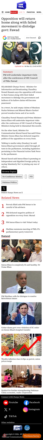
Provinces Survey (31, 436)
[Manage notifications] (4, 435)
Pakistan (31, 12)
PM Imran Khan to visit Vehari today (22, 222)
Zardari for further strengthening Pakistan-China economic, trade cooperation (20, 391)
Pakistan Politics (9, 182)
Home (7, 12)
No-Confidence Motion (12, 176)
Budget (14, 12)
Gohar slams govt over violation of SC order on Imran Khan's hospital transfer (20, 328)
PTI (31, 176)
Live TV (22, 12)
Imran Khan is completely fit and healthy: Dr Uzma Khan (20, 266)
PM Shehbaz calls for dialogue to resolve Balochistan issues (18, 297)
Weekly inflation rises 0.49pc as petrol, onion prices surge (20, 360)
